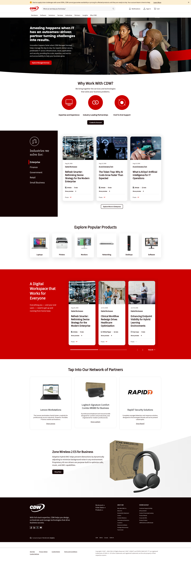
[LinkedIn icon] (34, 527)
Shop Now (57, 472)
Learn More (157, 2)
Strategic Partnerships (122, 527)
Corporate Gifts (143, 518)
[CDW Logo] (34, 8)
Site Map (32, 552)
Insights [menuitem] (85, 15)
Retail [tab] (33, 177)
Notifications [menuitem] (136, 9)
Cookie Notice (56, 552)
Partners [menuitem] (77, 15)
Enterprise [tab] (35, 162)
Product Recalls (143, 515)
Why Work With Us (121, 508)
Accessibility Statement (123, 513)
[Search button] (113, 8)
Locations (119, 522)
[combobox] (76, 8)
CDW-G (101, 537)
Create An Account (95, 122)
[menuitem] (130, 9)
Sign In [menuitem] (148, 9)
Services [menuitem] (60, 15)
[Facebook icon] (31, 527)
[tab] (84, 349)
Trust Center (120, 530)
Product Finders (143, 520)
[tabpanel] (112, 172)
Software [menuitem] (43, 15)
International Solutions (123, 520)
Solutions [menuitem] (52, 15)
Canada (106, 537)
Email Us (52, 538)
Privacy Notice (43, 552)
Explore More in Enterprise (112, 207)
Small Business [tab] (37, 182)
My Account (99, 505)
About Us (119, 510)
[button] (157, 8)
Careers (119, 515)
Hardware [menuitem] (34, 15)
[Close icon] (188, 2)
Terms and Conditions (70, 552)
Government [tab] (36, 172)
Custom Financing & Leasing (146, 513)
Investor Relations (122, 518)
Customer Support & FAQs (145, 508)
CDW (97, 537)
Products (99, 510)
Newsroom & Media (122, 525)
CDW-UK (112, 537)
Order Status (100, 507)
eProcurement (143, 510)
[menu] (134, 8)
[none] (34, 15)
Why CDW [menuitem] (93, 15)
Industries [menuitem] (68, 15)
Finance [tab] (34, 167)
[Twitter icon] (37, 527)
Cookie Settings (34, 554)
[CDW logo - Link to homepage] (34, 8)
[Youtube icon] (41, 527)
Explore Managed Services (40, 63)
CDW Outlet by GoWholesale (146, 522)
